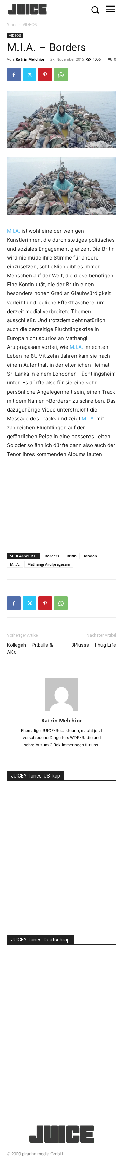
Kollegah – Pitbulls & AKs (30, 648)
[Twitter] (29, 74)
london (90, 555)
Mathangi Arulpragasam (48, 564)
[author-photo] (61, 711)
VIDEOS (30, 24)
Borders (52, 555)
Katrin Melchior (30, 59)
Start (11, 24)
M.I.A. (13, 231)
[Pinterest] (45, 74)
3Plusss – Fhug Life (93, 645)
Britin (72, 555)
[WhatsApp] (61, 74)
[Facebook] (13, 74)
